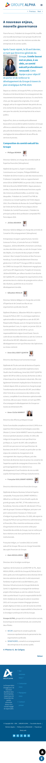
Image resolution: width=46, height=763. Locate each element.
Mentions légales (10, 727)
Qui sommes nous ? (22, 674)
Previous (32, 11)
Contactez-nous (23, 685)
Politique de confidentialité (24, 727)
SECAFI (10, 631)
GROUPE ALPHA (23, 723)
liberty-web (23, 730)
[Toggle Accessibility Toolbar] (41, 758)
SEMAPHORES (12, 641)
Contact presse (22, 703)
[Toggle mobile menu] (42, 5)
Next (39, 11)
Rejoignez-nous (23, 694)
